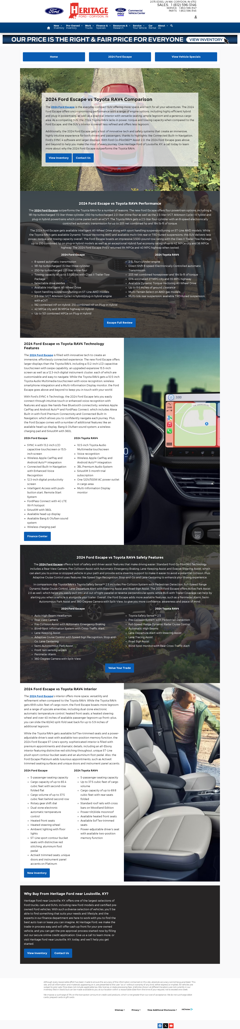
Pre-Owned (73, 26)
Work (88, 26)
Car (152, 26)
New (59, 26)
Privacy (135, 1010)
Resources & (120, 26)
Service (140, 26)
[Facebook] (160, 1025)
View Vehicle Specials (186, 56)
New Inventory (37, 872)
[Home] (54, 9)
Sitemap (119, 1010)
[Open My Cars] (194, 17)
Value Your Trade (119, 668)
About (162, 26)
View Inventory (59, 157)
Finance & (102, 26)
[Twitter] (165, 1025)
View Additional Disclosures (161, 1010)
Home (54, 56)
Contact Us (83, 157)
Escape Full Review (119, 322)
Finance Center (37, 536)
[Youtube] (171, 1025)
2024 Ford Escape (120, 56)
